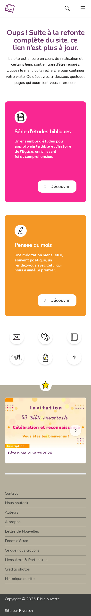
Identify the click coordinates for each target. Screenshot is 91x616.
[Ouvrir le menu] (82, 8)
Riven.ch (26, 610)
